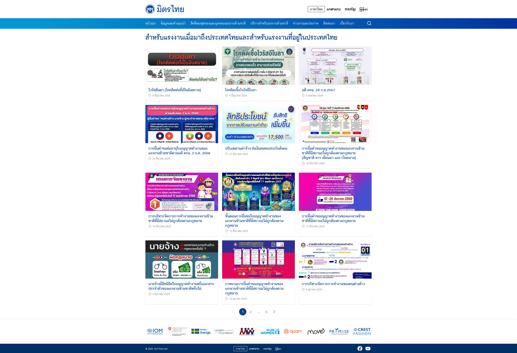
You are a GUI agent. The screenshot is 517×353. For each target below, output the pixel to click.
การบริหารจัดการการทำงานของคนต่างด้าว (333, 284)
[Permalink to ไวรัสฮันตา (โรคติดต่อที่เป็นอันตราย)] (181, 65)
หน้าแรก (150, 23)
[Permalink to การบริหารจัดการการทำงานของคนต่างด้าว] (335, 259)
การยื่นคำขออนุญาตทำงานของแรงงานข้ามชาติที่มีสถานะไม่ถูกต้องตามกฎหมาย (333, 218)
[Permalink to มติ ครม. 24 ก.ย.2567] (335, 65)
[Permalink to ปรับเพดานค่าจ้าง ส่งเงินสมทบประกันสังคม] (258, 124)
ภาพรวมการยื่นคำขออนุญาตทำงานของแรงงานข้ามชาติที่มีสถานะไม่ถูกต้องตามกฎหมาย (254, 288)
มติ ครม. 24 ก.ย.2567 (318, 90)
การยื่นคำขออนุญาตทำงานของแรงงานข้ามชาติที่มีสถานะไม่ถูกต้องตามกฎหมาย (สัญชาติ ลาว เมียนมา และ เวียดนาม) (333, 153)
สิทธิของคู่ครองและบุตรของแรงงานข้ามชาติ (218, 23)
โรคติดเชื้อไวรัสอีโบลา (240, 90)
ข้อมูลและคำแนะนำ (173, 23)
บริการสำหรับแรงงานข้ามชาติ (269, 23)
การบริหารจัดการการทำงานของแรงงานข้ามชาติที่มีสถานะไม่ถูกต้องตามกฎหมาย (180, 218)
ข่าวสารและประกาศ (305, 23)
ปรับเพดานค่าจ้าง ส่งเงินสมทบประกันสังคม (256, 148)
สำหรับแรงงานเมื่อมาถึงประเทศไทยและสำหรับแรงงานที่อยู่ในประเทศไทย (241, 37)
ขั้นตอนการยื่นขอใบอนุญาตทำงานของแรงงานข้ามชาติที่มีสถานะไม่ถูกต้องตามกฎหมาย (254, 221)
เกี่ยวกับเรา (347, 23)
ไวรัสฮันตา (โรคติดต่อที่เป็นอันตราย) (174, 90)
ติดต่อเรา (329, 23)
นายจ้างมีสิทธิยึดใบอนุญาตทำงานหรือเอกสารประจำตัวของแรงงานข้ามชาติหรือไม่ (181, 286)
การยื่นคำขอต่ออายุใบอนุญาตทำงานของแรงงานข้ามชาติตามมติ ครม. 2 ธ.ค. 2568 (179, 150)
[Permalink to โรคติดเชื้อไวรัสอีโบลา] (258, 65)
